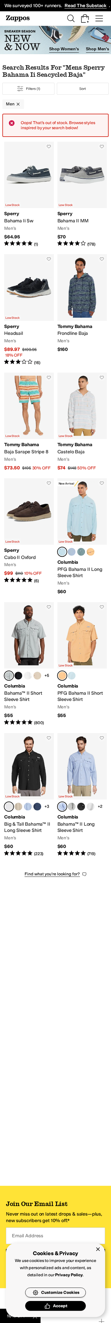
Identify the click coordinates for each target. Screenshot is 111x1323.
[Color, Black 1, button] (18, 675)
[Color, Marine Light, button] (71, 675)
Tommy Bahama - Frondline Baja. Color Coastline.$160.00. (82, 309)
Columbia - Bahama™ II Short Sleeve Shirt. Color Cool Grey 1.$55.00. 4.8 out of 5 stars (29, 664)
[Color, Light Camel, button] (90, 552)
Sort (82, 89)
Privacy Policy (69, 1274)
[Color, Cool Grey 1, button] (71, 806)
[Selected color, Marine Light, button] (62, 552)
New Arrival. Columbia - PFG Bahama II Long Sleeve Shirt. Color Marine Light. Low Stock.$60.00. (82, 536)
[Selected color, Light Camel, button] (62, 675)
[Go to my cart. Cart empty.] (85, 18)
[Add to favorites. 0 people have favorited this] (49, 146)
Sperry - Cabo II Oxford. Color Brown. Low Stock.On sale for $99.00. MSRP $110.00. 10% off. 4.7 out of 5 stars (29, 536)
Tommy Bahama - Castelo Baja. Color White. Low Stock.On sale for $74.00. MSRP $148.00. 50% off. (82, 422)
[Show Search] (71, 18)
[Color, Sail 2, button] (28, 806)
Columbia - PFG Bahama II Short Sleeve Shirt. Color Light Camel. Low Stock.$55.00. (82, 664)
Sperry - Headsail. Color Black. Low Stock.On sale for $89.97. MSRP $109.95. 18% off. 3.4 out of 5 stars (29, 309)
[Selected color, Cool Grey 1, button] (9, 675)
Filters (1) (33, 89)
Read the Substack (86, 5)
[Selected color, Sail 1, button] (62, 806)
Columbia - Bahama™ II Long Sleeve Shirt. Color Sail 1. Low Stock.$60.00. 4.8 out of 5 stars (82, 795)
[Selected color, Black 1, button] (9, 806)
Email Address (27, 1235)
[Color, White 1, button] (28, 675)
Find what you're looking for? (52, 874)
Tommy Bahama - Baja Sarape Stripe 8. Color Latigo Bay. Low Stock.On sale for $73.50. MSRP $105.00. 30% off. (29, 422)
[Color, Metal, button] (81, 552)
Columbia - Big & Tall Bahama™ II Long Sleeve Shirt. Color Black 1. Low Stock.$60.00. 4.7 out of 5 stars (29, 795)
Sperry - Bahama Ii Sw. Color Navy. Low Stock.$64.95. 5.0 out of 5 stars (29, 194)
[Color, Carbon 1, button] (37, 806)
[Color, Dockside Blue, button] (71, 552)
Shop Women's (64, 48)
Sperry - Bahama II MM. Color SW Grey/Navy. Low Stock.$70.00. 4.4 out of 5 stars (82, 194)
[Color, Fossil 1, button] (37, 675)
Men (10, 104)
